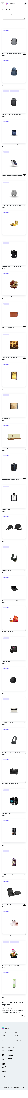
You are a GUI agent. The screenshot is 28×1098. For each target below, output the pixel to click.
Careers (4, 1037)
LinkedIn (10, 1058)
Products (8, 9)
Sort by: (4, 22)
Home (3, 9)
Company (4, 1043)
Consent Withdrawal (4, 1070)
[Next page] (23, 1019)
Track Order (18, 1040)
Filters (14, 14)
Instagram (10, 1055)
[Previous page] (20, 1019)
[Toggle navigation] (2, 3)
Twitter (10, 1053)
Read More (22, 1015)
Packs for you (18, 1037)
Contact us (4, 1040)
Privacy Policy (3, 1051)
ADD (24, 53)
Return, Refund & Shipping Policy (4, 1065)
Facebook (10, 1050)
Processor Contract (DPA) (4, 1075)
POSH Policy (3, 1060)
